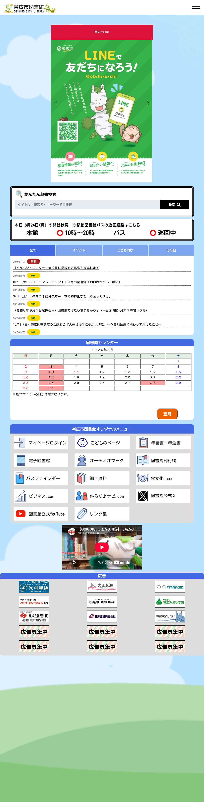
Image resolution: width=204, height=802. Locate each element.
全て (33, 250)
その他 (171, 250)
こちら (134, 225)
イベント (79, 250)
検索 (173, 204)
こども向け (125, 250)
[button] (55, 103)
